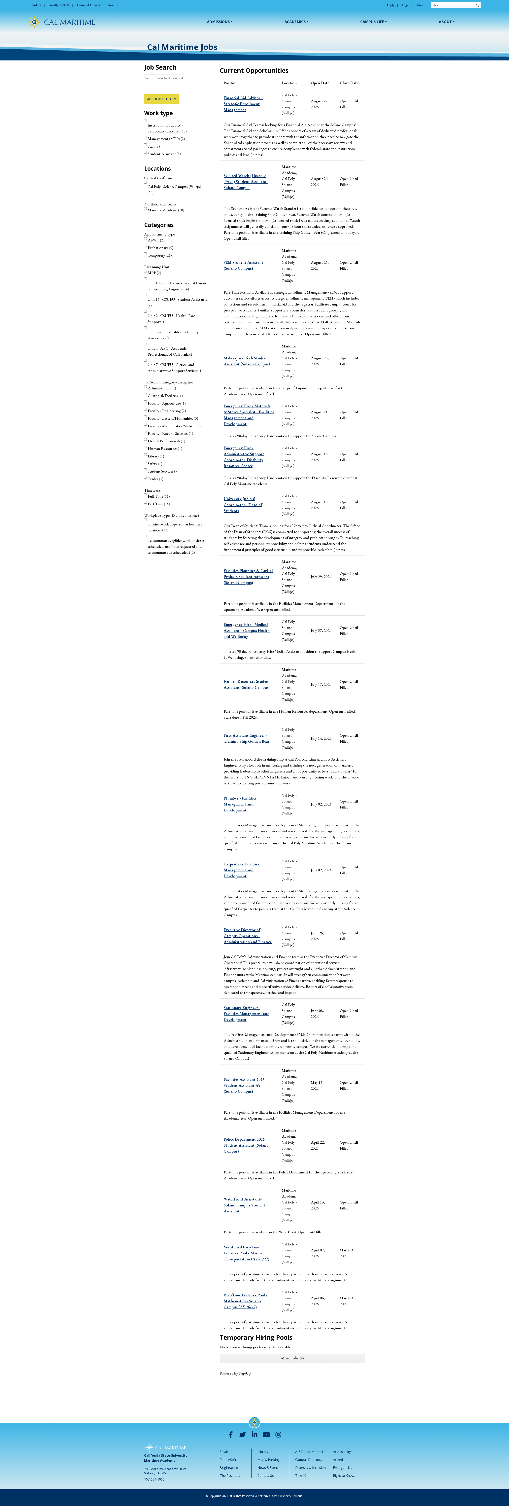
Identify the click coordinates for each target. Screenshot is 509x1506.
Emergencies (342, 1467)
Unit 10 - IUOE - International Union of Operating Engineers (177, 286)
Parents (113, 5)
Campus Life (372, 21)
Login (406, 5)
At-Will (155, 240)
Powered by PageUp (235, 1373)
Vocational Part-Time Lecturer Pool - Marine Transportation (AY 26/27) (246, 1253)
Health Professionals (166, 441)
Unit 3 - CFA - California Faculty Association (173, 335)
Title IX (300, 1475)
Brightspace (229, 1467)
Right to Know (343, 1475)
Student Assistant (164, 153)
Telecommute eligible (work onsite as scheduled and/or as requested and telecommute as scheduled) (176, 546)
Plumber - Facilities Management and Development (240, 804)
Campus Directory (308, 1459)
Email (224, 1452)
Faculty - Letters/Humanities (172, 418)
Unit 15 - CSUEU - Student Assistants (177, 302)
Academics (295, 21)
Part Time (158, 503)
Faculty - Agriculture (166, 403)
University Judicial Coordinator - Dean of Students (243, 504)
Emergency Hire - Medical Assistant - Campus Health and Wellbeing (247, 630)
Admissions (218, 21)
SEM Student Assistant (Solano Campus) (243, 265)
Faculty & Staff (59, 5)
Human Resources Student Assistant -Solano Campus (247, 684)
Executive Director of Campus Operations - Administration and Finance (248, 935)
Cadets (36, 5)
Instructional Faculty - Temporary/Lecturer (167, 128)
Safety (154, 463)
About (445, 21)
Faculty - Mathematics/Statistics (174, 425)
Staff (153, 146)
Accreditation (343, 1459)
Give (420, 5)
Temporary (159, 255)
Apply (390, 5)
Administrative (161, 388)
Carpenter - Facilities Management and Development (241, 869)
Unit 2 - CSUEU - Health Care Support (171, 318)
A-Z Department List (310, 1452)
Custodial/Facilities (165, 395)
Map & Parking (268, 1459)
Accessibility (342, 1452)
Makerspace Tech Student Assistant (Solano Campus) (247, 361)
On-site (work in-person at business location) (175, 527)
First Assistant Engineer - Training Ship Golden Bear (246, 738)
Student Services (162, 471)
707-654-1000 (154, 1479)
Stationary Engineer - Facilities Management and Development (246, 1013)
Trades (155, 478)
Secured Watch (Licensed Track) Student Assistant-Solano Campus (246, 181)
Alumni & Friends (88, 5)
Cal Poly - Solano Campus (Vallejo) (174, 189)
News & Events (268, 1467)
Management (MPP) (166, 138)
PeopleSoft (228, 1459)
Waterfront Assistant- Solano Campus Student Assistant (244, 1205)
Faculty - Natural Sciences (170, 433)
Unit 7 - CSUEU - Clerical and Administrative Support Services (174, 367)
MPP (154, 272)
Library (155, 456)
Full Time (158, 496)
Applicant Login (161, 99)
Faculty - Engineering (166, 410)
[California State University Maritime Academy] (60, 22)
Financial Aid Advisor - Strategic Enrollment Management (243, 103)
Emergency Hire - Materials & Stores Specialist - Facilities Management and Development (249, 414)
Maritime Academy (165, 210)
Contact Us (265, 1475)
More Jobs (292, 1358)
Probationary (160, 247)
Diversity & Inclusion (310, 1467)
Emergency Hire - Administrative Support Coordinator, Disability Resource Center (244, 456)
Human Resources (164, 448)
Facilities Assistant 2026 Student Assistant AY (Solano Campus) (244, 1085)
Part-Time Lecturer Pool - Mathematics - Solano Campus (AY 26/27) (246, 1300)
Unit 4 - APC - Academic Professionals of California (170, 351)
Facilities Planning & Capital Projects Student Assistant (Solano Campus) (248, 576)
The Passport (230, 1475)
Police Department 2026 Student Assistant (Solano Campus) (246, 1145)
